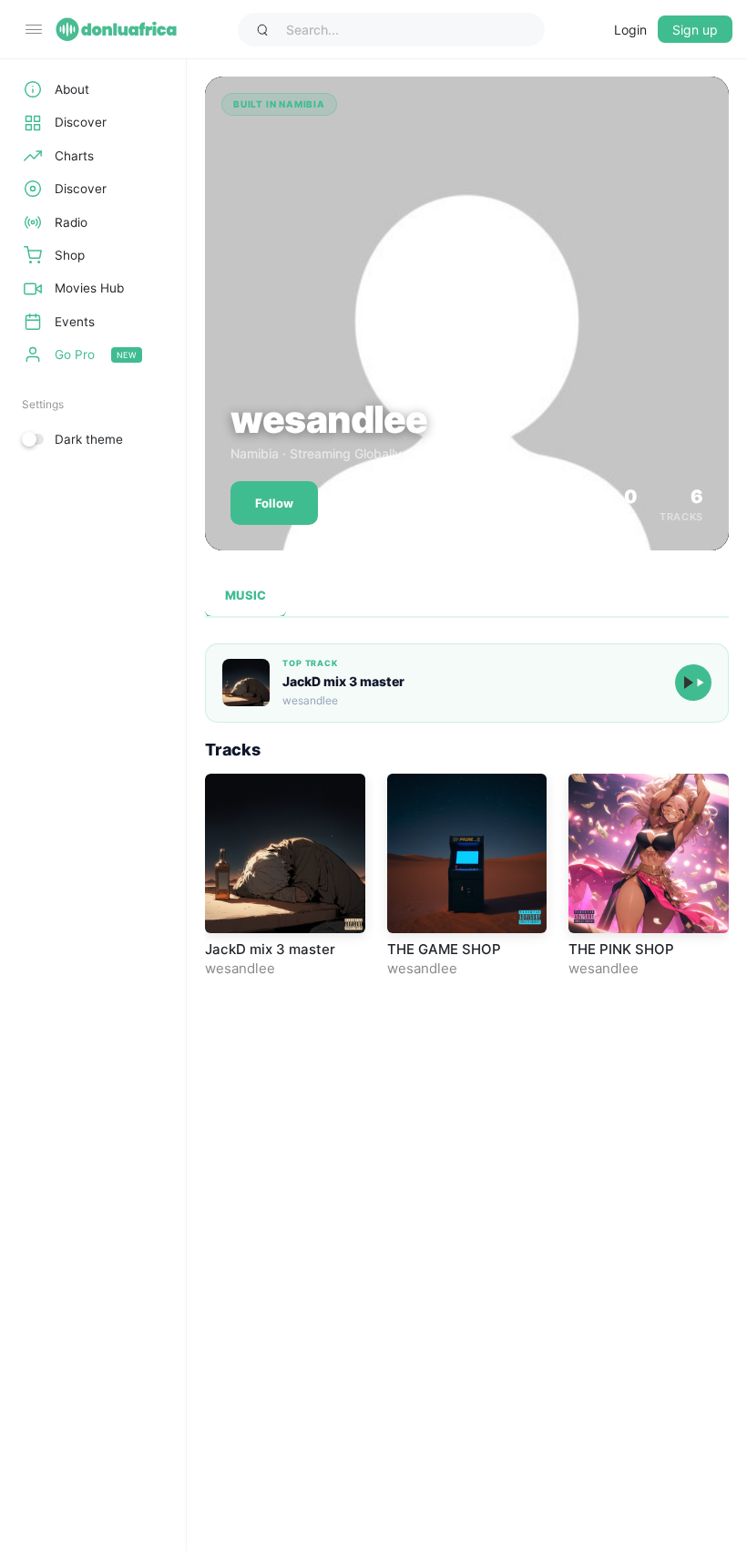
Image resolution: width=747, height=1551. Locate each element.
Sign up (695, 29)
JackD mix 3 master (343, 681)
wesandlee (240, 968)
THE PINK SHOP (621, 949)
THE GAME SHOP (444, 949)
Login (630, 29)
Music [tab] (245, 595)
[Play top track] (693, 682)
